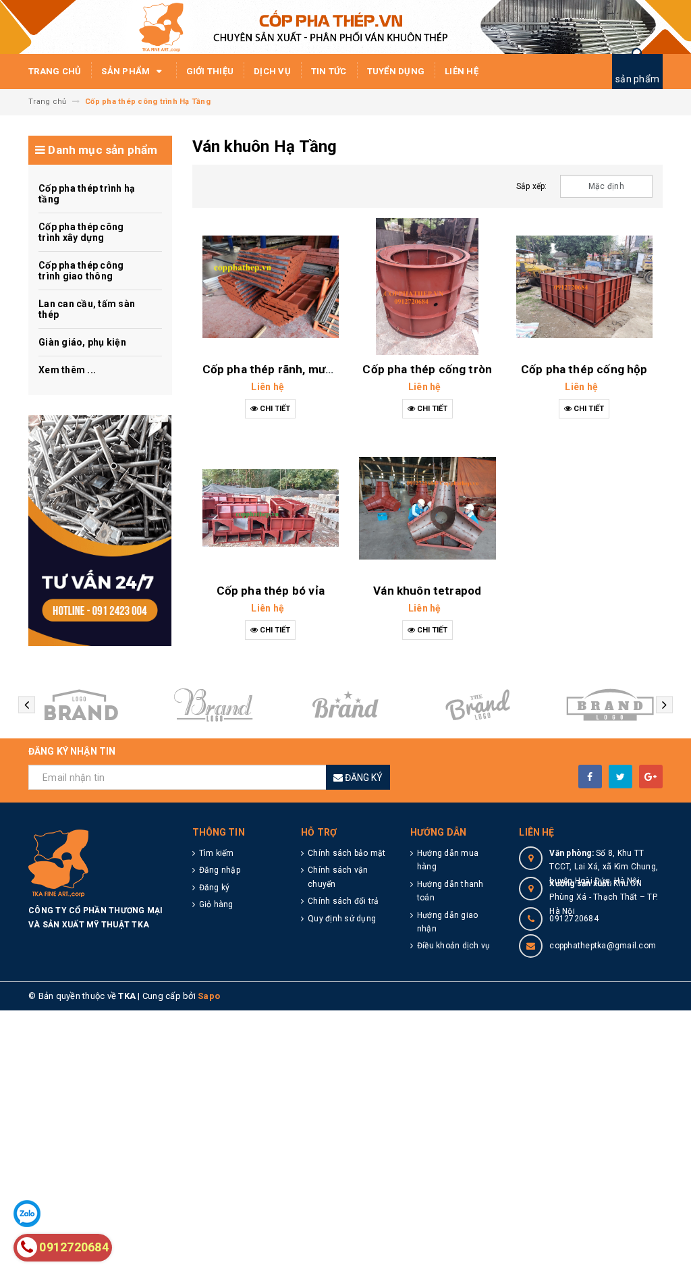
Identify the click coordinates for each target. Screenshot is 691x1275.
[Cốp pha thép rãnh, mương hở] (270, 286)
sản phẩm (637, 79)
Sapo (209, 996)
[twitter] (620, 776)
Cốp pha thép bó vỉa (271, 590)
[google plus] (651, 776)
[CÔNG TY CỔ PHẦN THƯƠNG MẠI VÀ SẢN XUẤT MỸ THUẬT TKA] (100, 530)
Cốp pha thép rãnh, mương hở (282, 369)
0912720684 (574, 918)
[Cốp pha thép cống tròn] (427, 286)
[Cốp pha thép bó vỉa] (270, 507)
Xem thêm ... (67, 369)
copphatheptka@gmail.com (602, 945)
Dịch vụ (272, 71)
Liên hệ (461, 71)
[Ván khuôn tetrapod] (427, 507)
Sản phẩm (126, 71)
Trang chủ (54, 71)
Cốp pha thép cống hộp (584, 369)
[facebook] (590, 776)
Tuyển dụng (396, 71)
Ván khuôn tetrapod (427, 590)
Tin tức (329, 71)
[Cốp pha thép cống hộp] (584, 286)
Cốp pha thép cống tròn (427, 369)
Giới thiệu (210, 71)
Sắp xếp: (531, 186)
